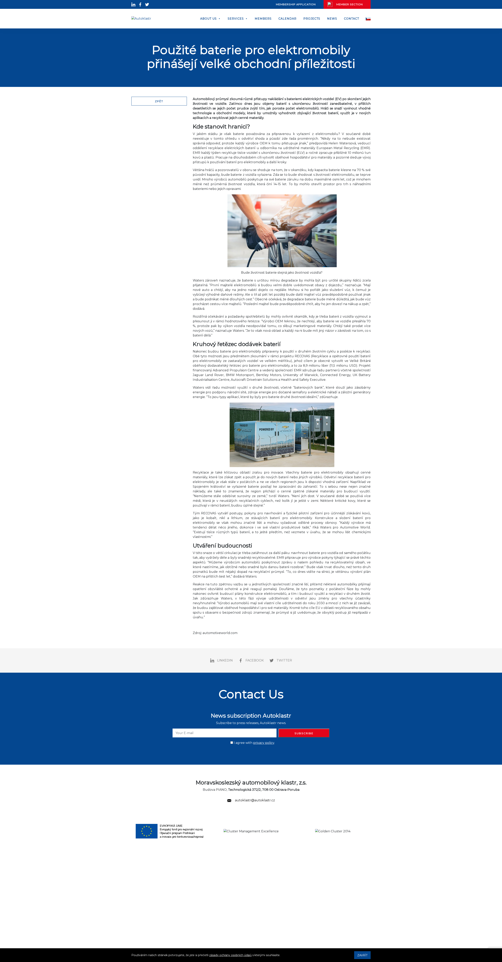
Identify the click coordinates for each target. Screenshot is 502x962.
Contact (351, 18)
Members (263, 18)
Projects (311, 18)
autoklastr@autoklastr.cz (254, 800)
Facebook (255, 660)
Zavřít (362, 955)
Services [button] (236, 18)
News (332, 18)
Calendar (287, 18)
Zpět (159, 101)
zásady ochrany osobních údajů (230, 955)
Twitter (284, 660)
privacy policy (263, 743)
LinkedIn (225, 660)
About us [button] (208, 18)
